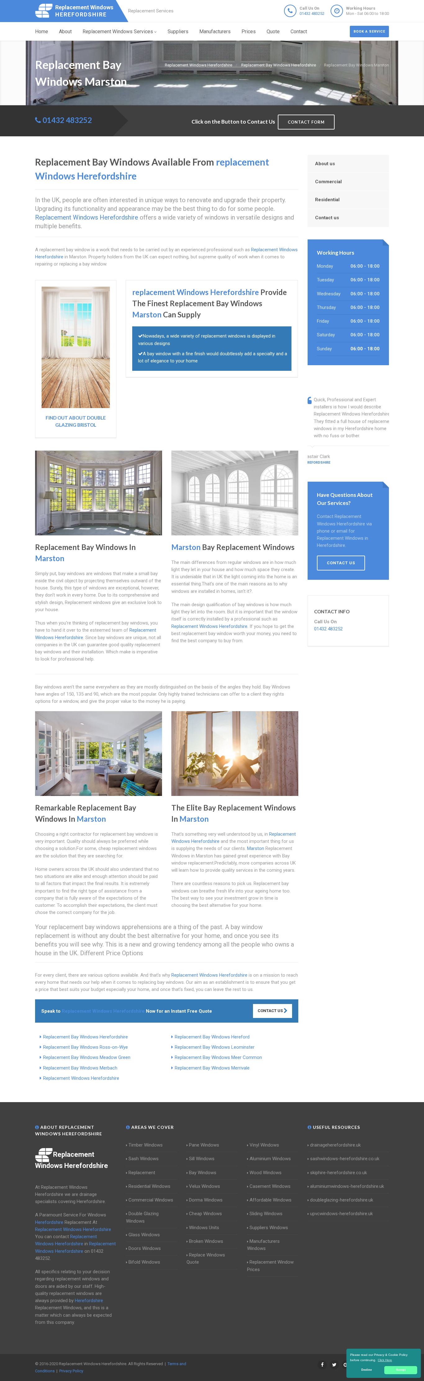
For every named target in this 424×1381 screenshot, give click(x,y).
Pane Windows (204, 1145)
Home (41, 31)
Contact (299, 31)
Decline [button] (366, 1369)
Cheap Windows (205, 1213)
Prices (248, 31)
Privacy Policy (71, 1371)
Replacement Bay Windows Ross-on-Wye (85, 1047)
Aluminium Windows (270, 1158)
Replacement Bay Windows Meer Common (218, 1057)
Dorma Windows (206, 1200)
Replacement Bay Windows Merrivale (212, 1068)
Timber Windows (146, 1145)
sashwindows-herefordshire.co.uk (344, 1158)
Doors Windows (145, 1248)
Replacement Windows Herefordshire (81, 1078)
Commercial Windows (151, 1200)
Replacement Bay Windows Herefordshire (85, 1037)
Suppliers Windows (269, 1227)
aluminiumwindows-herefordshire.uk (347, 1186)
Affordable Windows (270, 1200)
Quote (273, 31)
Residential (327, 199)
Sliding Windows (266, 1213)
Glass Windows (144, 1235)
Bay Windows (202, 1172)
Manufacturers (215, 31)
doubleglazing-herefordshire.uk (341, 1200)
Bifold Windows (144, 1262)
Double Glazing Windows (142, 1217)
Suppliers (178, 31)
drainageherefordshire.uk (335, 1145)
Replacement (142, 1172)
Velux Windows (204, 1186)
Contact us (327, 217)
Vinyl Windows (264, 1145)
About (65, 31)
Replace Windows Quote (206, 1258)
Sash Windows (144, 1158)
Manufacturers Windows (263, 1244)
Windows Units (204, 1227)
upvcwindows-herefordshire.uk (341, 1213)
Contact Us (271, 1010)
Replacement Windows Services (118, 31)
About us (325, 163)
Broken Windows (206, 1241)
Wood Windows (266, 1172)
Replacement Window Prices (270, 1265)
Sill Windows (201, 1158)
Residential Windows (149, 1186)
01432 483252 (312, 13)
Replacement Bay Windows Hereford (212, 1037)
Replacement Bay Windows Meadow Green (86, 1057)
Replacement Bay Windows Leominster (215, 1047)
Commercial (328, 181)
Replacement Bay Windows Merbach (80, 1068)
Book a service (369, 32)
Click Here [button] (385, 1360)
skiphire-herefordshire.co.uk (338, 1172)
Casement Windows (270, 1186)
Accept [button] (401, 1369)
